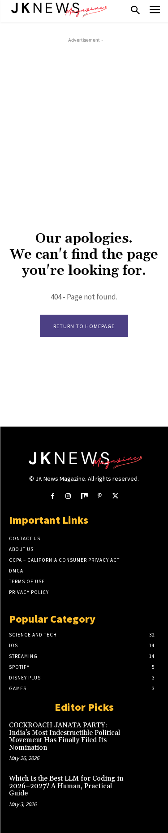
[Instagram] (68, 496)
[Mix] (84, 496)
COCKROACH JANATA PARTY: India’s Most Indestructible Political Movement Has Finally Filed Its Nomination (64, 736)
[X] (115, 496)
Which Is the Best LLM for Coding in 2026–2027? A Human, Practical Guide (66, 786)
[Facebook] (52, 496)
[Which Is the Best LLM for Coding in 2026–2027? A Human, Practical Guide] (144, 788)
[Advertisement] (84, 129)
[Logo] (58, 9)
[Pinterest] (99, 496)
